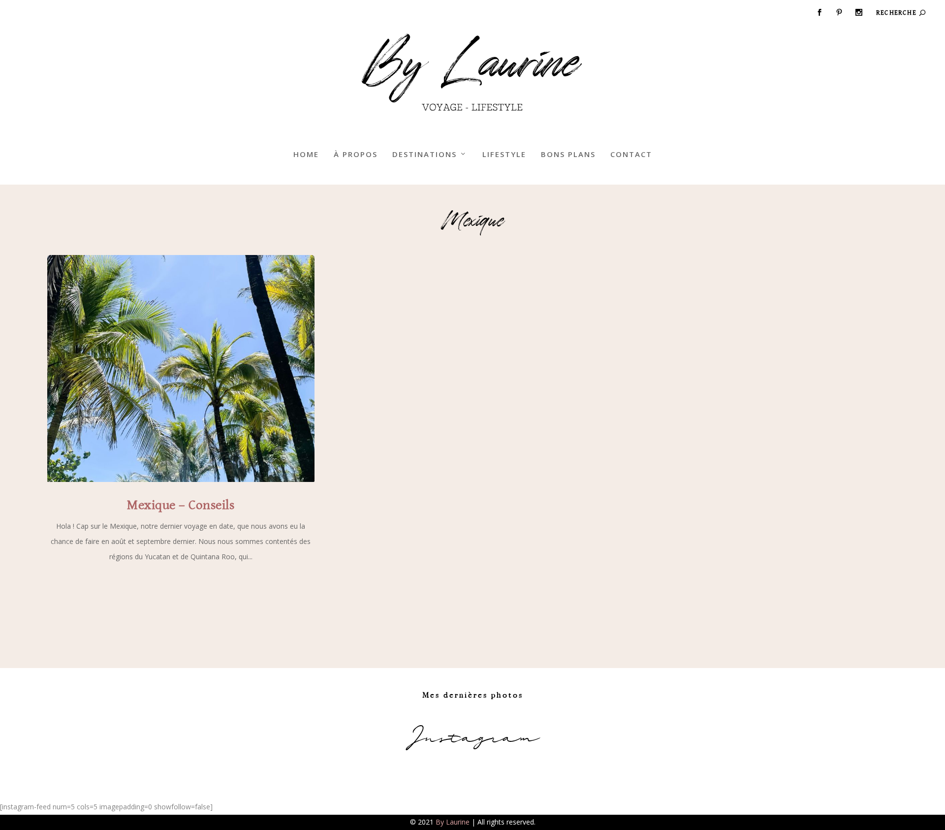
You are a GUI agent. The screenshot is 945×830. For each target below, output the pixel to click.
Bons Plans (568, 154)
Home (306, 154)
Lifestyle (504, 154)
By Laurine (453, 822)
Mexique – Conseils (180, 505)
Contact (631, 154)
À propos (356, 154)
